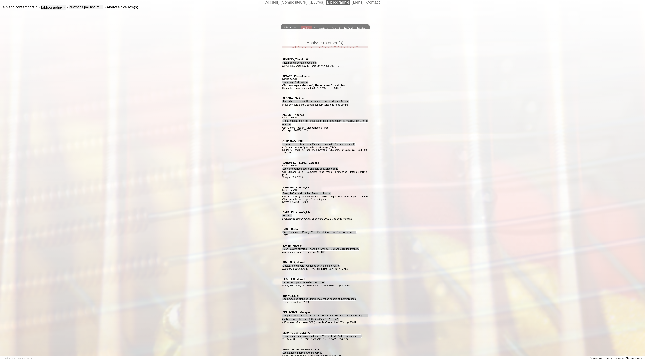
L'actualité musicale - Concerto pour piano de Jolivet (311, 265)
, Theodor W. (301, 59)
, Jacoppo (313, 163)
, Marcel (300, 262)
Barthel (288, 187)
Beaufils (288, 262)
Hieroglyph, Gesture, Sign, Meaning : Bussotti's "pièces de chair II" (319, 144)
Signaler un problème (615, 358)
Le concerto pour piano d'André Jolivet (303, 282)
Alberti (287, 115)
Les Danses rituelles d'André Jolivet (302, 352)
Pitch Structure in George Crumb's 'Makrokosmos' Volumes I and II (319, 232)
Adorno (288, 59)
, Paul (300, 140)
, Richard (295, 229)
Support (335, 28)
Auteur (306, 28)
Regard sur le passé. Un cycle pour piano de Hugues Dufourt (316, 101)
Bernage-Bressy (294, 333)
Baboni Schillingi (294, 163)
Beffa (286, 295)
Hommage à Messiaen (295, 82)
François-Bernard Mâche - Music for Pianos (307, 193)
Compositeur (321, 28)
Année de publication (354, 28)
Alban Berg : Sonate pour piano (299, 62)
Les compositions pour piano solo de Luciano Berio (310, 168)
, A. (308, 333)
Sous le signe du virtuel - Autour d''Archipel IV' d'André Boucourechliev (321, 249)
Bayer (286, 245)
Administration (596, 358)
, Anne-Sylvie (302, 187)
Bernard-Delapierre (297, 349)
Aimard (287, 76)
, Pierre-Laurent (302, 76)
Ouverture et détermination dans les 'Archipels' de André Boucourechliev (322, 336)
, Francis (296, 245)
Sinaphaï (287, 215)
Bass (285, 229)
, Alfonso (299, 115)
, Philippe (298, 98)
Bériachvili (290, 312)
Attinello (289, 140)
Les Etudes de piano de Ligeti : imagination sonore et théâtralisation (319, 299)
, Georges (304, 312)
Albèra (287, 98)
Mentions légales (634, 358)
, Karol (295, 295)
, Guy (316, 349)
